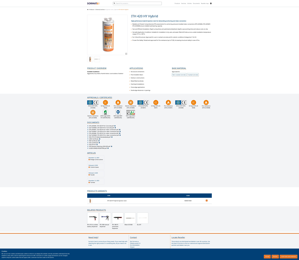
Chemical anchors (100, 9)
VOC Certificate (93, 143)
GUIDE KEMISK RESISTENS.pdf (98, 148)
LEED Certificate (93, 139)
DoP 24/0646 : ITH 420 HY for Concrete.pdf (101, 128)
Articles (189, 3)
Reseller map (205, 3)
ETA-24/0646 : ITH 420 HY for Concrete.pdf (101, 126)
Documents (196, 3)
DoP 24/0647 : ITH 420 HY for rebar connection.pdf (104, 131)
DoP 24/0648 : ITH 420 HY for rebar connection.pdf (104, 135)
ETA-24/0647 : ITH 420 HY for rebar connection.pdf (104, 129)
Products (177, 3)
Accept (267, 256)
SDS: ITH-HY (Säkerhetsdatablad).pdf (100, 137)
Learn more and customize (288, 256)
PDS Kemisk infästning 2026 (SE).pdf (99, 146)
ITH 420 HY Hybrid (123, 9)
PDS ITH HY (92, 144)
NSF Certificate (93, 141)
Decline (275, 256)
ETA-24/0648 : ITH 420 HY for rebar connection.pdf (104, 133)
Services (183, 3)
